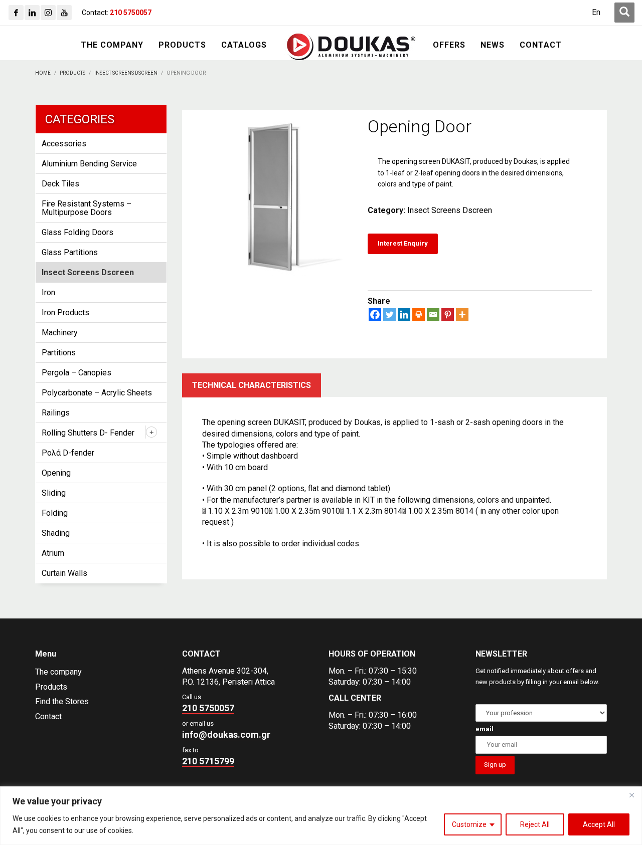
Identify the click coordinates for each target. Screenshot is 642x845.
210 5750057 (208, 708)
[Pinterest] (447, 314)
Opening (56, 473)
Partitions (59, 352)
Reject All (535, 824)
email (484, 729)
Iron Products (65, 312)
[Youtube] (64, 12)
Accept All (599, 824)
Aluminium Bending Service (89, 163)
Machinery (60, 332)
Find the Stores (62, 701)
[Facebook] (16, 12)
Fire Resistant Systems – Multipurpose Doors (86, 208)
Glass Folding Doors (77, 232)
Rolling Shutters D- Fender (88, 433)
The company (58, 672)
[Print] (418, 314)
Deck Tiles (60, 183)
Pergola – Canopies (76, 372)
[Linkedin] (32, 12)
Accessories (64, 143)
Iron (48, 292)
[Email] (433, 314)
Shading (56, 533)
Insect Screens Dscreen (449, 210)
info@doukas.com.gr (226, 734)
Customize (469, 824)
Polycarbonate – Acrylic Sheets (97, 392)
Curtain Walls (64, 573)
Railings (56, 412)
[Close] (631, 795)
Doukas (14, 609)
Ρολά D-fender (68, 453)
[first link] (624, 13)
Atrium (53, 553)
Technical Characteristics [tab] (251, 385)
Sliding (54, 493)
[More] (462, 314)
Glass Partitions (70, 252)
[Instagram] (48, 12)
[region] (321, 815)
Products (51, 687)
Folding (55, 513)
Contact (48, 716)
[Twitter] (389, 314)
